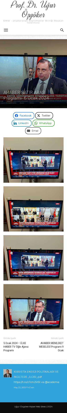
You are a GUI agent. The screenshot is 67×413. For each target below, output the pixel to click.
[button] (5, 30)
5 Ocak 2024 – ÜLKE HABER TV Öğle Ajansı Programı (16, 347)
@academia (52, 382)
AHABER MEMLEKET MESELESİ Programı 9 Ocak (51, 347)
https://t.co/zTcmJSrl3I (27, 382)
